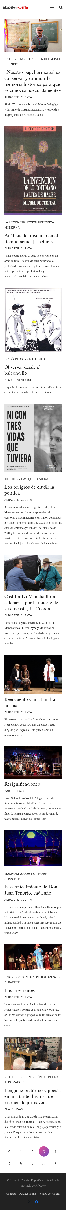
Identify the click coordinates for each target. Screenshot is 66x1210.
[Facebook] (36, 1202)
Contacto (11, 1193)
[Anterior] (9, 1151)
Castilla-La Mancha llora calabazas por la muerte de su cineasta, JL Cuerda (31, 602)
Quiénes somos (27, 1193)
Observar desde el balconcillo (22, 369)
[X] (29, 1202)
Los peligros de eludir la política (29, 489)
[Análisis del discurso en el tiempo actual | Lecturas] (33, 170)
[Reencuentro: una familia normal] (33, 674)
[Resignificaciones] (33, 762)
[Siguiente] (55, 1163)
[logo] (15, 7)
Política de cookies (49, 1193)
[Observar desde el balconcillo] (33, 320)
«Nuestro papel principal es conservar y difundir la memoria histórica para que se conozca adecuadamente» (32, 80)
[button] (52, 7)
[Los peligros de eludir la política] (33, 438)
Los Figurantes (19, 990)
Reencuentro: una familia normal (29, 702)
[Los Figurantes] (33, 957)
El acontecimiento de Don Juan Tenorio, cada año (30, 889)
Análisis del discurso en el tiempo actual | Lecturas (31, 238)
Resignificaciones (22, 783)
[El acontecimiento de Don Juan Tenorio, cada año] (33, 848)
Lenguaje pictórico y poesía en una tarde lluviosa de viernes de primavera (32, 1096)
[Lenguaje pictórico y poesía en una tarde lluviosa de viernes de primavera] (33, 1053)
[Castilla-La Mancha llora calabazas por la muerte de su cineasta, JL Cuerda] (33, 573)
